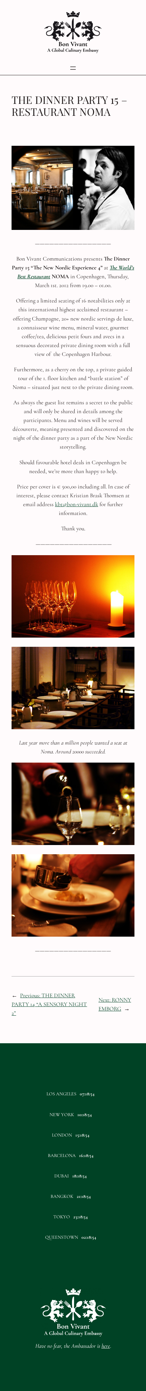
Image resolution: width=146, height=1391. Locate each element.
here (106, 1345)
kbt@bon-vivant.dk (76, 504)
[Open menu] (73, 68)
